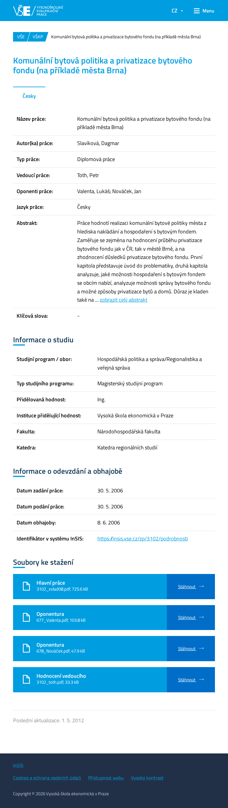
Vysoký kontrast (147, 777)
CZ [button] (175, 11)
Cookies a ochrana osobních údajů (47, 777)
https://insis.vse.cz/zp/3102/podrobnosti (142, 539)
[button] (202, 10)
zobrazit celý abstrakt (123, 300)
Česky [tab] (29, 96)
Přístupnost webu (106, 777)
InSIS (18, 765)
